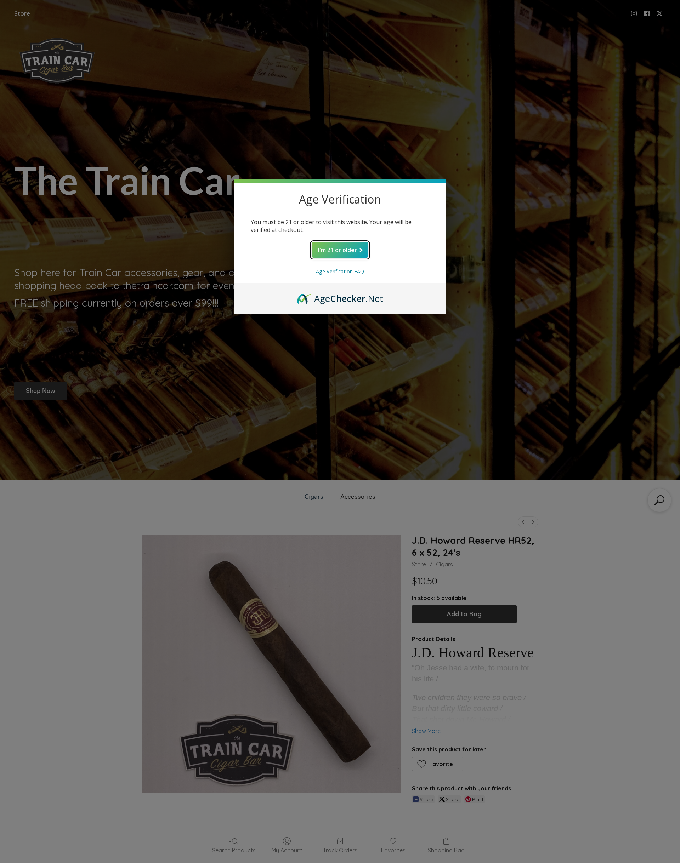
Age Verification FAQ (340, 271)
